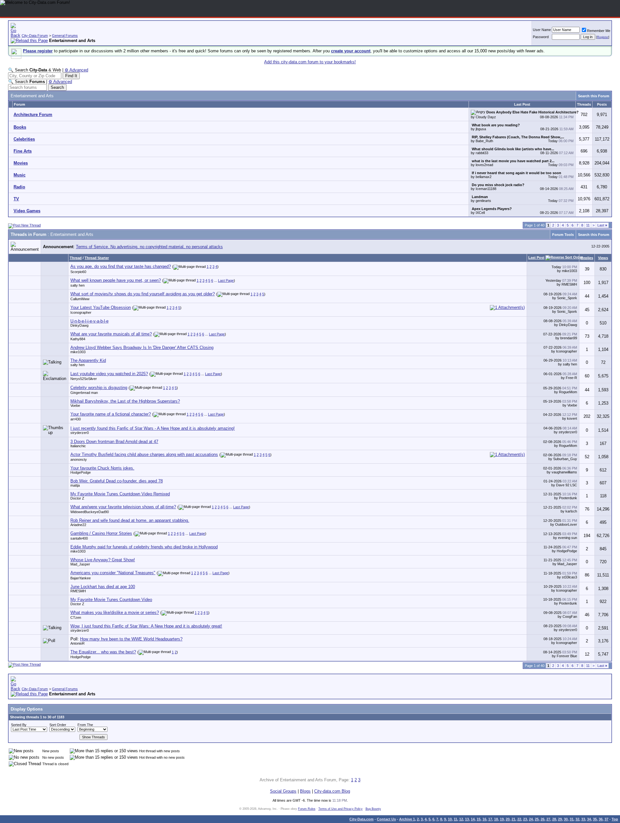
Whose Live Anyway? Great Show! (102, 559)
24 (531, 819)
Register (602, 37)
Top (615, 819)
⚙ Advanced (76, 70)
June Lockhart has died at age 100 (102, 586)
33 (583, 819)
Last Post (536, 257)
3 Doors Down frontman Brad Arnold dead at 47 (114, 441)
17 (490, 819)
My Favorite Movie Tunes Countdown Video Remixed (120, 493)
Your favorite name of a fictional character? (110, 414)
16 (484, 819)
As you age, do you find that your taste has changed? (120, 266)
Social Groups (283, 791)
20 (508, 819)
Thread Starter (97, 258)
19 (502, 819)
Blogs (305, 791)
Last (602, 225)
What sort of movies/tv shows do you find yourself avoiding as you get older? (142, 293)
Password (541, 37)
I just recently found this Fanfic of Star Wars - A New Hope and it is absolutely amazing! (152, 428)
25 (537, 819)
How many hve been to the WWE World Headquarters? (131, 639)
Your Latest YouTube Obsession (100, 307)
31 (572, 819)
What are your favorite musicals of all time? (111, 334)
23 (525, 819)
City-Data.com (361, 819)
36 (601, 819)
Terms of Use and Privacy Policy (340, 808)
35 (595, 819)
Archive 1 (407, 819)
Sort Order (57, 725)
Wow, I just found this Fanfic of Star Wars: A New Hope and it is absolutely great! (146, 626)
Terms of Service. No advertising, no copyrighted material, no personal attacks (149, 246)
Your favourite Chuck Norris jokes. (102, 468)
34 (589, 819)
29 (560, 819)
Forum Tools (563, 235)
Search (57, 87)
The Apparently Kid (88, 360)
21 (513, 819)
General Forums (65, 35)
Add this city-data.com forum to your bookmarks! (310, 61)
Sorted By (18, 725)
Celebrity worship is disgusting (98, 387)
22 (519, 819)
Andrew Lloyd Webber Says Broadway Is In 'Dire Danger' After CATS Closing (141, 347)
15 (478, 819)
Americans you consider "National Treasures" (112, 572)
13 (467, 819)
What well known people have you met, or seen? (115, 280)
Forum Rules (306, 808)
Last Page (226, 280)
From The (85, 725)
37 (606, 819)
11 (588, 225)
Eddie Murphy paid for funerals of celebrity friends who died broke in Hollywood (144, 546)
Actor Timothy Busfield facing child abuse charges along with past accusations (144, 454)
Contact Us (386, 819)
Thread (76, 258)
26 (542, 819)
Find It (71, 75)
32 (577, 819)
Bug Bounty (373, 808)
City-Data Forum (35, 35)
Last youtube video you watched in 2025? (109, 373)
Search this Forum (593, 96)
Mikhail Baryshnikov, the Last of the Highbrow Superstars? (125, 401)
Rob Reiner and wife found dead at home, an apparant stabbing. (129, 520)
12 (461, 819)
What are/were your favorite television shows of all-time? (123, 506)
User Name (542, 30)
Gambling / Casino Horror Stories (101, 533)
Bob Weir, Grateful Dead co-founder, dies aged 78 (116, 481)
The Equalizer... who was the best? (103, 651)
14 (473, 819)
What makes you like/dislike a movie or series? (114, 612)
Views (603, 258)
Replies (587, 258)
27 (548, 819)
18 (496, 819)
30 (566, 819)
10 (450, 819)
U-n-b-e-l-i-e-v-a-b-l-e (89, 321)
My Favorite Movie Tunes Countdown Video (111, 599)
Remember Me (598, 31)
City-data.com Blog (332, 791)
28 (554, 819)
